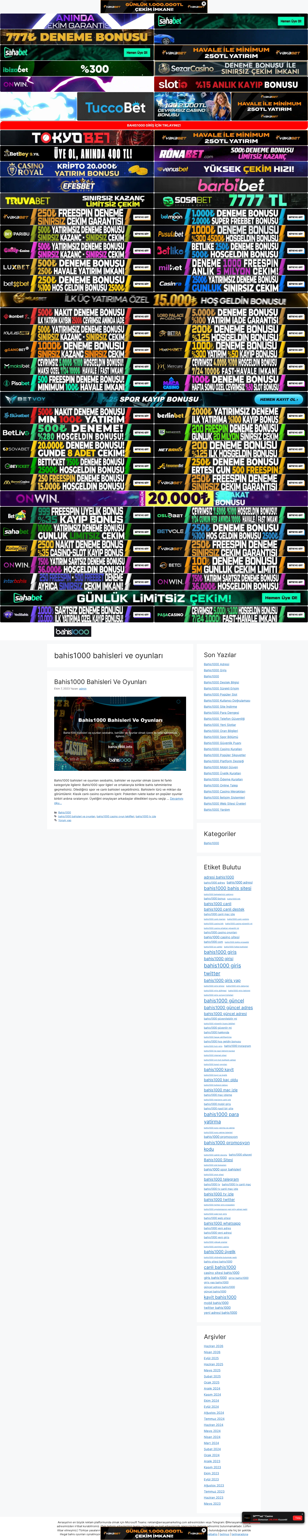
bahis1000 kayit (219, 1069)
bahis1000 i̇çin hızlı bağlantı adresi (220, 1060)
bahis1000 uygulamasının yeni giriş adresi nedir (225, 1209)
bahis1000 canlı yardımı (238, 919)
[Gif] (154, 299)
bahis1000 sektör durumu (215, 1155)
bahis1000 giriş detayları (237, 986)
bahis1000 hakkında (216, 1032)
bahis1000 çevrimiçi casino (216, 1247)
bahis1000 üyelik (219, 1251)
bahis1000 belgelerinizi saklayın (218, 894)
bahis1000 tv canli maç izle (221, 1189)
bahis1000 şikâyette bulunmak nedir (220, 1257)
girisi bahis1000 (238, 1278)
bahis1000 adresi (240, 882)
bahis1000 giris (220, 952)
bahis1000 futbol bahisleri (236, 947)
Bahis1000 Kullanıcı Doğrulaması (227, 700)
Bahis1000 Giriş (215, 670)
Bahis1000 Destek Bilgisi (221, 682)
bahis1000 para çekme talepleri (218, 1132)
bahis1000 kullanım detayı (216, 1085)
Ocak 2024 (212, 1455)
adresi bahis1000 (219, 877)
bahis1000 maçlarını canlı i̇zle (217, 1100)
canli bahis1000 (220, 1267)
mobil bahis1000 (216, 1303)
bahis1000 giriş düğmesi (215, 990)
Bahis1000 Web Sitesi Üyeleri (225, 803)
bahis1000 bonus (214, 898)
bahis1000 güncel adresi (225, 1013)
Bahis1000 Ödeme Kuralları (223, 779)
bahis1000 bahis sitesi (227, 888)
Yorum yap (64, 820)
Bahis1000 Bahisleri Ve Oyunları (100, 681)
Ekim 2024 (211, 1400)
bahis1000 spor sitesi (214, 1174)
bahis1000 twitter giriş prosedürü (219, 1205)
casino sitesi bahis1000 (221, 1273)
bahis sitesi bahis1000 (218, 1261)
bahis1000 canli (217, 903)
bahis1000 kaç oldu (221, 1080)
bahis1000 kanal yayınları (215, 1064)
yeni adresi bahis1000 (220, 1313)
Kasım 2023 (212, 1467)
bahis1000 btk (233, 899)
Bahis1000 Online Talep (221, 785)
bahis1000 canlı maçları (214, 919)
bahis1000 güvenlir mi (218, 1027)
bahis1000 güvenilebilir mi (220, 1018)
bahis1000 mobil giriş (217, 1104)
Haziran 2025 (213, 1364)
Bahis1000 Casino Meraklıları (224, 791)
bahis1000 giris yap (222, 980)
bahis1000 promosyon (221, 1137)
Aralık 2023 (212, 1461)
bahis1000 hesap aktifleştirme (218, 1037)
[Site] (77, 217)
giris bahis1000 (215, 1278)
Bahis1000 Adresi (216, 664)
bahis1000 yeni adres (217, 1228)
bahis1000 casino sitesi (221, 937)
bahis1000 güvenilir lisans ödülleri (219, 1023)
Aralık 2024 (212, 1388)
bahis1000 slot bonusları (215, 1165)
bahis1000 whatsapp (222, 1223)
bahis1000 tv (212, 1184)
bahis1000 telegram (221, 1179)
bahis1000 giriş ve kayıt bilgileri (218, 995)
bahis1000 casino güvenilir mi (238, 923)
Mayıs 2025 (212, 1370)
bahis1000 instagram (237, 1046)
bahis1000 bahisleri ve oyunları (76, 816)
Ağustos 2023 (214, 1485)
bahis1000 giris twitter (222, 969)
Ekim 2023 (211, 1473)
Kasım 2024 (212, 1394)
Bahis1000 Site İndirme (220, 706)
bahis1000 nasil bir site (218, 1108)
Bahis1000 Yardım (217, 809)
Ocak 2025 (211, 1382)
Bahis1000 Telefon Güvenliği (224, 719)
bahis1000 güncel (224, 1001)
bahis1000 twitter (219, 1199)
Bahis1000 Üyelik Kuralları (222, 773)
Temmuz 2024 (214, 1419)
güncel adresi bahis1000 (219, 1287)
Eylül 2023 (211, 1479)
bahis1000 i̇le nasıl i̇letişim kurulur (219, 1051)
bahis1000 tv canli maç (236, 1184)
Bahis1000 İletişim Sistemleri (224, 797)
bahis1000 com (213, 941)
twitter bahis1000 (217, 1308)
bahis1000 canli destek (224, 909)
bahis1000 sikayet (240, 1154)
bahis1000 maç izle (221, 1090)
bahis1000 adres (214, 882)
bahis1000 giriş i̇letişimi (239, 990)
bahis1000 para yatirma (221, 1118)
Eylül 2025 (211, 1358)
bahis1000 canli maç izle (219, 914)
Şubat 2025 (212, 1376)
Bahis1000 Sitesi (218, 1160)
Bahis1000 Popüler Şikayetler (225, 755)
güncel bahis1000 (215, 1291)
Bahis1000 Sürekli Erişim (221, 688)
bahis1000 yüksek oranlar (215, 1242)
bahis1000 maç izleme (218, 1095)
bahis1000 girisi (218, 958)
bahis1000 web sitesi (217, 1218)
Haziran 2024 (213, 1425)
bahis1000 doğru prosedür (237, 942)
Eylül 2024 (211, 1406)
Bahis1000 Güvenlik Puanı (222, 743)
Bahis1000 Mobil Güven (221, 767)
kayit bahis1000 (220, 1297)
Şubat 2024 (212, 1449)
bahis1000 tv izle (146, 816)
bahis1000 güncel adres (228, 1007)
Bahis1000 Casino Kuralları (223, 749)
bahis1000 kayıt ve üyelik (215, 1075)
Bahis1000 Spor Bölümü (221, 737)
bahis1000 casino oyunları (220, 932)
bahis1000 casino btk (214, 923)
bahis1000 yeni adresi (218, 1232)
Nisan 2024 (212, 1437)
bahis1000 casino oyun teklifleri (115, 816)
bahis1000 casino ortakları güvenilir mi (221, 928)
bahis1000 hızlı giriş (213, 1046)
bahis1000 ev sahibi (213, 947)
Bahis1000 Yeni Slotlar (220, 725)
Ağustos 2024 (214, 1413)
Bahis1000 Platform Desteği (224, 761)
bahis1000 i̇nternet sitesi (215, 1055)
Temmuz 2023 (214, 1491)
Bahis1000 (64, 812)
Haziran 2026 (213, 1346)
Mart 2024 (211, 1443)
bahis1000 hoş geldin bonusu (222, 1041)
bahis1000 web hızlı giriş (215, 1214)
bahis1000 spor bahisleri (222, 1169)
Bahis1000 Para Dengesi (221, 712)
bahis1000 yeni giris (216, 1237)
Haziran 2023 (213, 1497)
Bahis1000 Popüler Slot (220, 694)
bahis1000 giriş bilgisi (214, 986)
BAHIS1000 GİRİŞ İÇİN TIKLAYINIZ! (154, 125)
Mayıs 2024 (212, 1431)
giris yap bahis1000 (216, 1282)
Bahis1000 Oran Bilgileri (221, 731)
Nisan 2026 (212, 1352)
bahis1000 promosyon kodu (227, 1146)
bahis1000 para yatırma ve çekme (219, 1128)
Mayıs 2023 (212, 1503)
